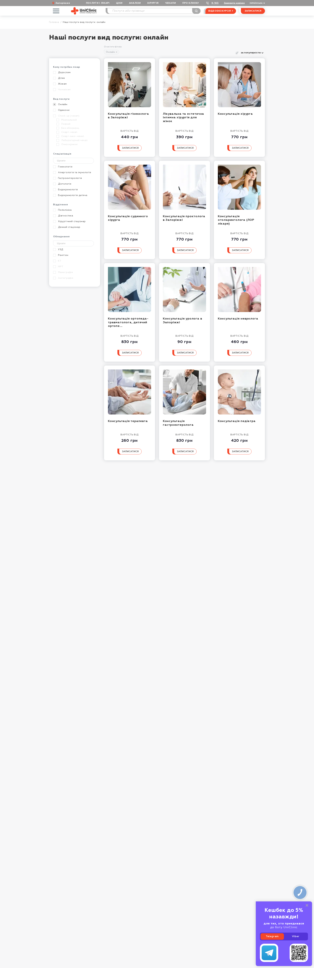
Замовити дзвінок (234, 3)
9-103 (215, 3)
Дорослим (64, 72)
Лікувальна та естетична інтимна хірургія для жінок (183, 117)
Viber (295, 936)
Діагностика (65, 216)
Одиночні (64, 110)
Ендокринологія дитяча (72, 195)
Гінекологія (65, 167)
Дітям (61, 78)
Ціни (119, 3)
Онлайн (110, 52)
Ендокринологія (68, 189)
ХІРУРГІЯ (153, 3)
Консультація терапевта (128, 421)
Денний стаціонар (69, 227)
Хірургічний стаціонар (72, 221)
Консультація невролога (238, 318)
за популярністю (251, 53)
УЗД (60, 249)
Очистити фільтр (113, 47)
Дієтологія (64, 184)
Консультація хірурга (235, 113)
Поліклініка (65, 210)
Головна (54, 22)
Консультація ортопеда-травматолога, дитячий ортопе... (128, 322)
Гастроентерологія (70, 178)
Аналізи (135, 3)
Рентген (63, 255)
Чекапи (170, 3)
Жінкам (62, 84)
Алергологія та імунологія (74, 172)
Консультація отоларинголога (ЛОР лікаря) (236, 220)
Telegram (272, 936)
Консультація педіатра (237, 421)
